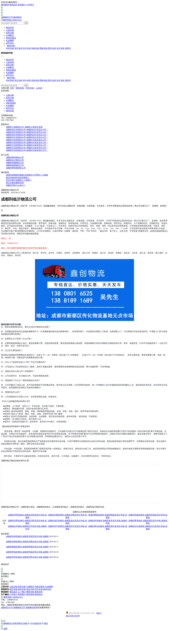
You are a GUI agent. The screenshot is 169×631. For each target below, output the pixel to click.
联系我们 (22, 5)
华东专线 (10, 48)
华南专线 (35, 48)
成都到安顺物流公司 (15, 163)
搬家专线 (30, 592)
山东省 (39, 88)
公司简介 (30, 5)
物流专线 (20, 88)
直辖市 (68, 48)
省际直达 (13, 592)
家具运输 (10, 33)
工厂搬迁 (22, 592)
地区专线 (30, 589)
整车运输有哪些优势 (15, 183)
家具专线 (22, 589)
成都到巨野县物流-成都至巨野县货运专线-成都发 (27, 557)
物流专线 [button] (11, 46)
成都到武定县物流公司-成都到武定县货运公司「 (27, 129)
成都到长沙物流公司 (15, 160)
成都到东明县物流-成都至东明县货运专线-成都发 (27, 536)
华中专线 (27, 48)
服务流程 (39, 592)
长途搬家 (10, 40)
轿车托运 (10, 43)
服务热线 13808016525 (13, 597)
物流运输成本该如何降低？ (18, 178)
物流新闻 (5, 5)
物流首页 (10, 28)
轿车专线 (39, 589)
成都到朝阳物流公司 (15, 165)
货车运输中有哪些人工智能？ (19, 180)
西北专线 (52, 48)
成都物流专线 (32, 607)
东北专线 (60, 48)
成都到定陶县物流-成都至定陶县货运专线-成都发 (27, 542)
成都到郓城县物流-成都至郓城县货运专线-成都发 (27, 552)
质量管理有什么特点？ (16, 185)
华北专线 (18, 48)
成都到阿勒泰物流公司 (16, 168)
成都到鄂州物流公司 (15, 157)
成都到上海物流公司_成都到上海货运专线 (24, 127)
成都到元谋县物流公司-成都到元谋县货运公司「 (27, 140)
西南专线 (44, 48)
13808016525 (12, 20)
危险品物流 (11, 38)
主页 (12, 88)
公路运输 (10, 30)
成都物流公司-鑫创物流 (11, 17)
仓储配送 (10, 35)
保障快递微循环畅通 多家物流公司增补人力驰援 (27, 175)
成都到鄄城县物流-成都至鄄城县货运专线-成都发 (27, 547)
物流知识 (13, 5)
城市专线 (13, 589)
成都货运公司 (7, 607)
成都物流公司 (19, 607)
